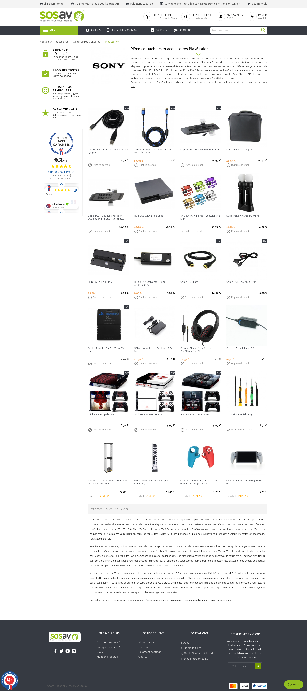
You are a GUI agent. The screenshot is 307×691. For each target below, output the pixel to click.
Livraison (143, 647)
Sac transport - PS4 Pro (240, 149)
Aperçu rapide (115, 142)
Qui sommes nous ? (109, 642)
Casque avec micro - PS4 (240, 348)
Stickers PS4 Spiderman (101, 414)
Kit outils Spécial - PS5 (239, 414)
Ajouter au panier (101, 142)
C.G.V (100, 652)
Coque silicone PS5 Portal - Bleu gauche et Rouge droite (199, 482)
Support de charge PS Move (242, 216)
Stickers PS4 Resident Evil (149, 414)
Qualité (142, 656)
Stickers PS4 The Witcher (195, 414)
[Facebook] (55, 651)
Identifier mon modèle (125, 30)
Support (159, 30)
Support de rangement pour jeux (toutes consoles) (107, 482)
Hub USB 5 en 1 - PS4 (100, 282)
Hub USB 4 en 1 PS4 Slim (148, 216)
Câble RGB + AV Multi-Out (241, 282)
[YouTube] (67, 651)
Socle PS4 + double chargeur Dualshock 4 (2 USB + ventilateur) (107, 217)
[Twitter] (61, 651)
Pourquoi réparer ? (108, 647)
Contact (183, 30)
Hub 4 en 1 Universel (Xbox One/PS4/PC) (150, 283)
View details (101, 208)
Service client (153, 633)
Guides (93, 30)
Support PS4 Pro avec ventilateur (199, 149)
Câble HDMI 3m (189, 282)
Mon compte (146, 642)
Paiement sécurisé (149, 652)
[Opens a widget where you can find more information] (293, 684)
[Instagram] (74, 651)
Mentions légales (107, 656)
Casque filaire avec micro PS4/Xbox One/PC (195, 349)
